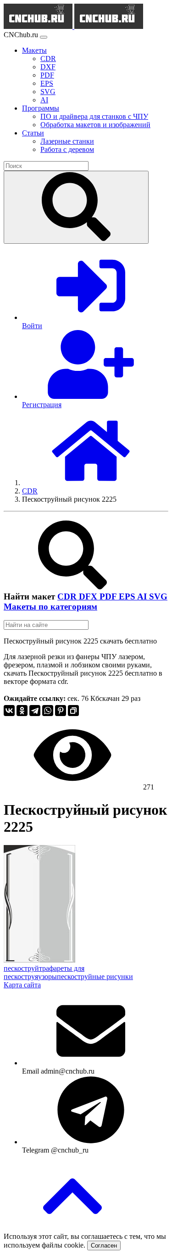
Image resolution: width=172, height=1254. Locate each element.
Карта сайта (22, 985)
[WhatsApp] (47, 710)
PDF (109, 596)
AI (143, 596)
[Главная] (91, 483)
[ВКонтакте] (9, 710)
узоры (47, 976)
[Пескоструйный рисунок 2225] (39, 960)
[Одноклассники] (22, 710)
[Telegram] (34, 710)
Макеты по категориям (50, 606)
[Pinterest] (60, 710)
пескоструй (21, 968)
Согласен (104, 1245)
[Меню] (43, 37)
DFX (89, 596)
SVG (158, 596)
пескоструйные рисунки (95, 976)
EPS (128, 596)
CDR (68, 596)
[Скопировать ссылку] (73, 710)
